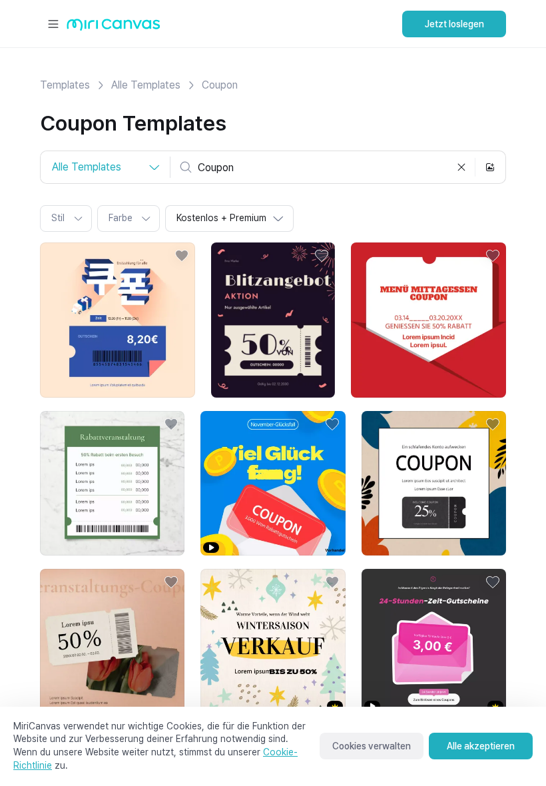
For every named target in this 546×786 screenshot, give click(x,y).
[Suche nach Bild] (490, 167)
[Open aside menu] (53, 24)
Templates (65, 85)
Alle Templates (145, 85)
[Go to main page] (113, 27)
